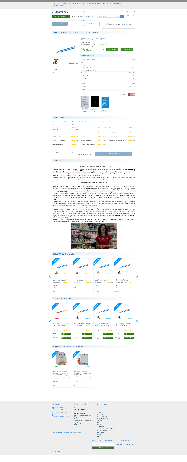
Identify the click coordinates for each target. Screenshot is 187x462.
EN (124, 8)
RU (122, 8)
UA (121, 8)
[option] (62, 275)
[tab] (63, 121)
